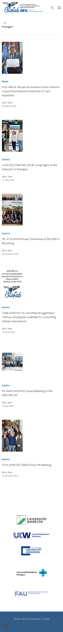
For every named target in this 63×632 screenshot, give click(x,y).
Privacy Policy (34, 619)
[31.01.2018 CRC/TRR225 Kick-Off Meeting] (12, 436)
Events (6, 159)
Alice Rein (7, 102)
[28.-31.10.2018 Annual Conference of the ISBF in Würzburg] (12, 210)
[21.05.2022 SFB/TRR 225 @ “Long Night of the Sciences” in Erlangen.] (12, 136)
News (5, 81)
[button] (59, 7)
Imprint (46, 619)
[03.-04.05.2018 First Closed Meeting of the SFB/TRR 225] (12, 362)
